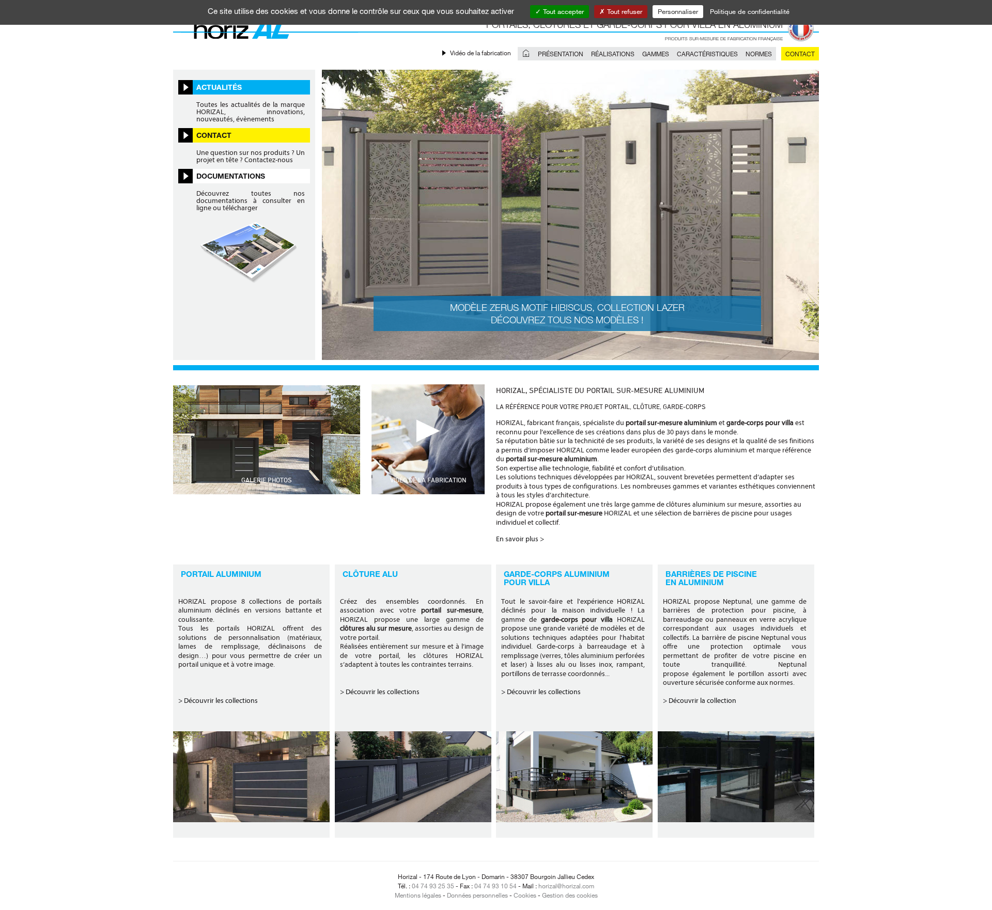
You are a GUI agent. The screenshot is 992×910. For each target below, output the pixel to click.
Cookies (525, 895)
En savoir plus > (520, 539)
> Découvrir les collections (218, 700)
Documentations (230, 175)
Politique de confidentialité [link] (749, 11)
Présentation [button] (560, 54)
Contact (800, 54)
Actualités (219, 87)
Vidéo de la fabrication (480, 53)
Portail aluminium (221, 573)
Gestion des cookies (570, 895)
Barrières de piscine (711, 573)
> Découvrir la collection (699, 700)
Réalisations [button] (612, 54)
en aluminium (694, 582)
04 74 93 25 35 (433, 886)
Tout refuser (623, 11)
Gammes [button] (655, 54)
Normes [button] (759, 54)
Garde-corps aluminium (557, 573)
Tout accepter (562, 11)
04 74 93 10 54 (495, 886)
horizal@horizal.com (566, 886)
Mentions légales (418, 895)
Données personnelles (477, 895)
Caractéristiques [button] (707, 54)
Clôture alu (370, 573)
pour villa (527, 582)
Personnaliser (678, 11)
